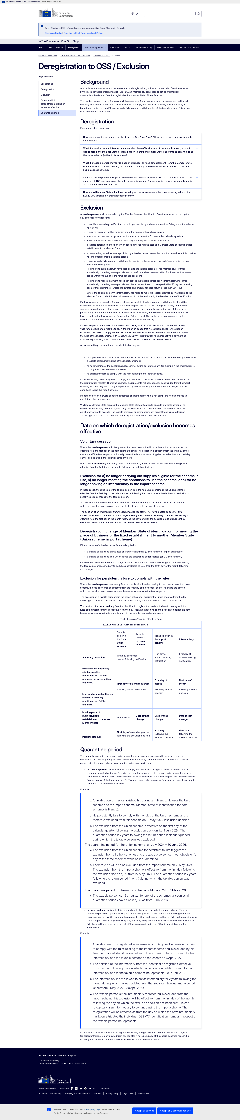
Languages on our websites (77, 1093)
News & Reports (56, 47)
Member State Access (188, 47)
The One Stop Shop (94, 47)
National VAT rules (165, 47)
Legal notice (128, 1093)
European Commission (47, 55)
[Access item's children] (105, 47)
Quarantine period (49, 113)
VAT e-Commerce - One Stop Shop (75, 55)
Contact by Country (143, 47)
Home (41, 47)
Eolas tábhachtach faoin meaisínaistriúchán (83, 33)
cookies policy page (91, 1109)
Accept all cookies (144, 1110)
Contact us (105, 1088)
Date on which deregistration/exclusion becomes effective (52, 104)
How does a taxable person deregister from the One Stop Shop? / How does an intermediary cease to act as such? (137, 139)
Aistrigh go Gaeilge (53, 33)
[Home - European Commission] (58, 13)
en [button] (136, 13)
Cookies (98, 1093)
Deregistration (47, 89)
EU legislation (74, 47)
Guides (127, 47)
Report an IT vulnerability (49, 1093)
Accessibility (143, 1093)
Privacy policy (112, 1093)
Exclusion (45, 95)
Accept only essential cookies (175, 1110)
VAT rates (114, 47)
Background (46, 83)
